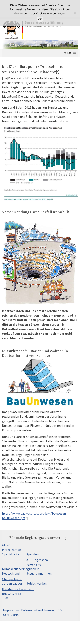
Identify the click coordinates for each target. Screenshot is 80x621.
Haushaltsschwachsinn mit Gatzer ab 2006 (18, 593)
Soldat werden (36, 583)
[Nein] (75, 13)
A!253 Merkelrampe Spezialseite (11, 549)
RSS (59, 610)
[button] (67, 53)
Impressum (11, 610)
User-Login (11, 615)
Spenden (32, 554)
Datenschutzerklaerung (38, 610)
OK (40, 19)
